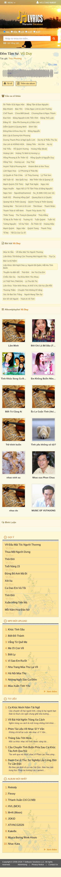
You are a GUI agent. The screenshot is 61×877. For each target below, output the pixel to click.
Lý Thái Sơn (46, 175)
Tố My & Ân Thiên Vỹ (12, 220)
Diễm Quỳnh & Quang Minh (15, 127)
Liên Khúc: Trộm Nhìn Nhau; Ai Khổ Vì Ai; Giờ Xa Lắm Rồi (27, 286)
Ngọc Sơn (7, 193)
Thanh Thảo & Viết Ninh (13, 211)
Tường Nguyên (9, 224)
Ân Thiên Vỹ (36, 224)
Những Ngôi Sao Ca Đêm (22, 679)
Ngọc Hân (21, 228)
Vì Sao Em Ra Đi (17, 660)
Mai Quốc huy (22, 180)
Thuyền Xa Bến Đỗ (11, 272)
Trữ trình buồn (13, 444)
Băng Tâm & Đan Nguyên (37, 105)
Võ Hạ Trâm (24, 224)
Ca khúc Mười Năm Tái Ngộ (24, 707)
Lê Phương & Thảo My (28, 171)
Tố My (5, 233)
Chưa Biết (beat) (22, 113)
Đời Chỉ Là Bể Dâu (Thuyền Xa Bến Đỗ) (43, 345)
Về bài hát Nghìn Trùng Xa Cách (26, 719)
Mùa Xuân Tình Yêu (19, 686)
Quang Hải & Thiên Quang (14, 202)
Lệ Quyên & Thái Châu (13, 175)
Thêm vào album (27, 83)
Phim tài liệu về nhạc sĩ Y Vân (26, 729)
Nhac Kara (14, 843)
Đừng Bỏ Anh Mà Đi (16, 573)
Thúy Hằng (43, 215)
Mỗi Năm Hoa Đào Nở (17, 609)
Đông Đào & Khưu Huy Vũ (14, 131)
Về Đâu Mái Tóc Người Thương (29, 252)
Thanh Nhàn (49, 206)
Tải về (9, 83)
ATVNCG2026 (16, 825)
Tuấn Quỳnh (40, 220)
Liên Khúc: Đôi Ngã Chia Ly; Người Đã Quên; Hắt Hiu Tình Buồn (28, 266)
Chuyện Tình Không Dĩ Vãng (30, 290)
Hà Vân (41, 144)
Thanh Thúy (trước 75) (35, 211)
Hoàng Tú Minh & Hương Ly (28, 153)
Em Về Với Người (10, 299)
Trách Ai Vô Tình (28, 299)
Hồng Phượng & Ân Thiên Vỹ (15, 158)
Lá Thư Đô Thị (31, 281)
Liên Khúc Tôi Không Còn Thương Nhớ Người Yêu (25, 256)
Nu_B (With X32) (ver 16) (43, 193)
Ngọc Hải (45, 184)
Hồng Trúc (7, 162)
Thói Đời (25, 272)
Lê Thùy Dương (31, 175)
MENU (10, 3)
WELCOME (47, 3)
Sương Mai (8, 206)
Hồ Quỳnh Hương (21, 149)
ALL (8, 32)
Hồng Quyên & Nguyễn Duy (42, 158)
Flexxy (11, 793)
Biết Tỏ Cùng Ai (13, 411)
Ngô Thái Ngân (31, 184)
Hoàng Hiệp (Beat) (39, 149)
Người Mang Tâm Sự (33, 294)
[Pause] (5, 65)
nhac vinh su (13, 477)
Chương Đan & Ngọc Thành (44, 113)
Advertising (22, 864)
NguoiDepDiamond (22, 193)
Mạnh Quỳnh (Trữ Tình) (13, 184)
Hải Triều (7, 149)
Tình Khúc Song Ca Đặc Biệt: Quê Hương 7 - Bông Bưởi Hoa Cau (13, 378)
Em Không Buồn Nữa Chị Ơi (43, 378)
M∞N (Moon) (15, 812)
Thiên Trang (8, 215)
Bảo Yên (19, 109)
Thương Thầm (9, 290)
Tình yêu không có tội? (43, 444)
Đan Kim (7, 118)
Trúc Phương (15, 58)
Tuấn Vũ (51, 220)
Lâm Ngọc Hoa (9, 171)
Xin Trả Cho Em (38, 272)
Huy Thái (30, 162)
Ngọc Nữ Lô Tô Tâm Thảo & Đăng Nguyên (34, 189)
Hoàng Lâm (8, 153)
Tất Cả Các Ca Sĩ (18, 233)
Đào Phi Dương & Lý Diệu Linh (26, 122)
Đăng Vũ (7, 122)
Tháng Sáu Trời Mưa (19, 738)
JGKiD (11, 818)
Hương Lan (19, 162)
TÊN (15, 32)
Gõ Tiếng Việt (13, 43)
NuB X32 (7, 197)
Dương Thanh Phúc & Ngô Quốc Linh (19, 140)
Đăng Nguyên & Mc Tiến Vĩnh (25, 118)
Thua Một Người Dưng (17, 552)
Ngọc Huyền (8, 189)
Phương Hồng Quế (21, 197)
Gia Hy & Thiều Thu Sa (47, 140)
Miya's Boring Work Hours (22, 837)
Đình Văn (33, 127)
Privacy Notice (38, 864)
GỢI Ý (11, 537)
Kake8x (12, 831)
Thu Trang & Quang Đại (26, 215)
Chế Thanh (8, 113)
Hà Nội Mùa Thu (17, 673)
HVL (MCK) (14, 806)
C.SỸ (30, 32)
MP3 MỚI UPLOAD (17, 621)
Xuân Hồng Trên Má (16, 602)
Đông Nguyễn (34, 131)
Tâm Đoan (37, 206)
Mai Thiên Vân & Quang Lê (41, 180)
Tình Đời (10, 595)
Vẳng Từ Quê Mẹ (17, 642)
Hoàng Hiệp (49, 224)
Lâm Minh (13, 345)
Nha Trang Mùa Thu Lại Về (23, 667)
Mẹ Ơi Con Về (16, 648)
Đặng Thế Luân (47, 118)
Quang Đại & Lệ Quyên (42, 197)
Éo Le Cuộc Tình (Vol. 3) (43, 411)
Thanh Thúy (46, 228)
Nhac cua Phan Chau (43, 477)
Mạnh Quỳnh (8, 228)
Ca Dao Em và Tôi (15, 588)
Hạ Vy (49, 144)
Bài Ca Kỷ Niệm (10, 261)
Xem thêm (51, 691)
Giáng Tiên (31, 144)
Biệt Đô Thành (16, 635)
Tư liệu (12, 698)
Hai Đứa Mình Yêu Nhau (28, 277)
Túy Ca (52, 256)
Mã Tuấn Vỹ (8, 180)
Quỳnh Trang (33, 228)
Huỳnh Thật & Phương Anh (14, 166)
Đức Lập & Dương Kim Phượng (16, 135)
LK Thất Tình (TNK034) (13, 281)
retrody (12, 787)
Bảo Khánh (8, 109)
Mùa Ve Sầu (8, 252)
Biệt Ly (11, 654)
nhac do (13, 510)
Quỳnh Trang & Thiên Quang (40, 202)
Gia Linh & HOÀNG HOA (13, 144)
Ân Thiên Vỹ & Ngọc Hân (13, 105)
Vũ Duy (26, 53)
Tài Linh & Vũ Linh (23, 206)
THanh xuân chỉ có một (21, 800)
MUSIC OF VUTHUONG (44, 510)
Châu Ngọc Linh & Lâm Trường (38, 109)
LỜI (22, 32)
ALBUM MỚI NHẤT (17, 779)
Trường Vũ (28, 220)
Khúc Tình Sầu (16, 629)
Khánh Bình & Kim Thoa (38, 166)
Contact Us (53, 864)
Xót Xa (8, 580)
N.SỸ (38, 32)
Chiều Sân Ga (9, 277)
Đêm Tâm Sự (9, 53)
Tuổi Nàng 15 (12, 566)
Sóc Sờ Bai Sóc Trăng (12, 294)
